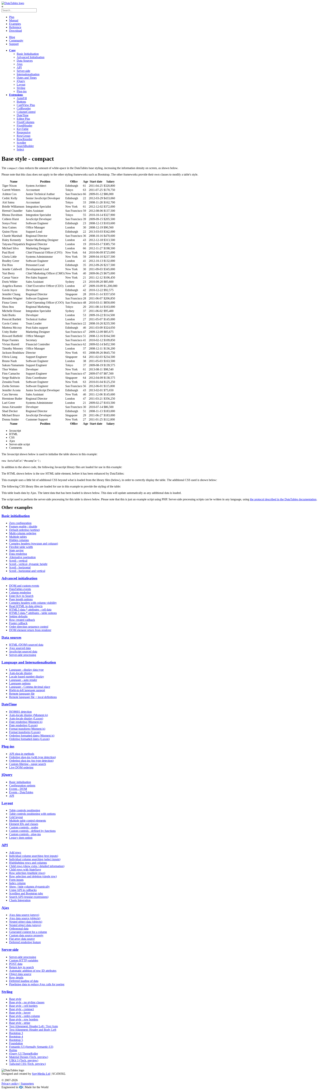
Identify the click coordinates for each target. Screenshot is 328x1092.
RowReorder (24, 139)
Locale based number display (26, 676)
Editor (23, 118)
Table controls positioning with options (32, 813)
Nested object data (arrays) (25, 925)
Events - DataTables (21, 792)
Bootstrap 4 (16, 1036)
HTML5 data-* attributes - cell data (30, 609)
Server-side (23, 70)
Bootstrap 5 (16, 1040)
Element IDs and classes (23, 824)
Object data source (20, 974)
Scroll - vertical (18, 560)
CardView (26, 105)
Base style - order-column (24, 1016)
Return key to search (21, 967)
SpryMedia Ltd (41, 1073)
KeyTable (22, 129)
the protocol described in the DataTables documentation (283, 499)
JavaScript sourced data (23, 651)
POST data (15, 963)
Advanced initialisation (19, 578)
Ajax (20, 64)
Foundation (16, 1043)
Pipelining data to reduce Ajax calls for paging (36, 984)
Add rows (15, 852)
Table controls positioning (24, 810)
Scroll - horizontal (20, 567)
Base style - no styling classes (26, 1002)
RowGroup (23, 135)
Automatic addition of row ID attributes (32, 970)
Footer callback (18, 623)
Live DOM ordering (21, 767)
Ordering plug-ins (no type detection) (31, 760)
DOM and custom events (24, 585)
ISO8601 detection (20, 711)
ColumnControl (26, 111)
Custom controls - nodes (23, 827)
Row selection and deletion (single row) (33, 876)
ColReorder (24, 108)
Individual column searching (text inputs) (33, 855)
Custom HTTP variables (23, 960)
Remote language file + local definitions (33, 697)
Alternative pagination (22, 557)
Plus (11, 17)
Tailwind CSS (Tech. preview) (27, 1063)
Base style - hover (20, 1012)
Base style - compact (21, 1009)
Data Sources (25, 60)
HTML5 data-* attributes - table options (33, 613)
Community (16, 40)
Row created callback (22, 619)
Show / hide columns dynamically (29, 886)
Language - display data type (26, 669)
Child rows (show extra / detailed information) (36, 866)
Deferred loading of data (23, 981)
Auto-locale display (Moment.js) (28, 715)
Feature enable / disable (23, 526)
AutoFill (22, 98)
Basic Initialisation (28, 53)
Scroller (21, 142)
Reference (15, 27)
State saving (16, 550)
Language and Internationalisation (29, 662)
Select (20, 149)
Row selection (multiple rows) (27, 873)
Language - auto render (23, 680)
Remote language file (22, 693)
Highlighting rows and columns (28, 862)
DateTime (22, 115)
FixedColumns (25, 122)
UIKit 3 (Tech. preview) (23, 1060)
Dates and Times (27, 77)
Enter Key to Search (21, 596)
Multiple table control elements (27, 820)
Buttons (21, 101)
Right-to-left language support (27, 690)
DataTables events (20, 589)
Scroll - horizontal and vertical (27, 570)
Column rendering (20, 592)
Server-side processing (22, 655)
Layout (21, 84)
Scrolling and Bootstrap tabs (26, 893)
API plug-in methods (21, 753)
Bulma (13, 1050)
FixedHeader (24, 125)
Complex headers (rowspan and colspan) (33, 543)
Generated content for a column (28, 932)
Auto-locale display (20, 673)
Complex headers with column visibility (33, 602)
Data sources (11, 637)
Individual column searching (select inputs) (34, 859)
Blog (12, 37)
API (19, 67)
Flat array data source (22, 938)
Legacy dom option (20, 837)
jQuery (21, 81)
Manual (13, 20)
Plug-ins (22, 91)
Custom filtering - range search (27, 764)
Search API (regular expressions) (28, 896)
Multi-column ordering (22, 533)
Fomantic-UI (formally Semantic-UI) (31, 1046)
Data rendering (18, 553)
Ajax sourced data (20, 648)
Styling (21, 88)
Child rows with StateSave (25, 869)
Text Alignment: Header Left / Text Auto (33, 1026)
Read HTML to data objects (26, 606)
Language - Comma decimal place (29, 686)
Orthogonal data (18, 928)
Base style (15, 999)
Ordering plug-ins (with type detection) (32, 757)
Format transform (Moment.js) (27, 728)
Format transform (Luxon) (24, 732)
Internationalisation (28, 74)
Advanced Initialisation (30, 57)
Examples (15, 23)
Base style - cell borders (23, 1005)
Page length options (21, 599)
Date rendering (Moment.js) (25, 722)
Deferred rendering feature (25, 942)
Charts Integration (20, 900)
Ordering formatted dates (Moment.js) (31, 735)
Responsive (24, 132)
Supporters (27, 1083)
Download (15, 30)
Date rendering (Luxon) (23, 725)
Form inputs (16, 879)
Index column (17, 883)
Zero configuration (20, 523)
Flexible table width (21, 547)
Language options (20, 683)
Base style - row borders (23, 1019)
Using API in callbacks (23, 890)
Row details (16, 977)
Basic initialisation (16, 516)
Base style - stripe (19, 1022)
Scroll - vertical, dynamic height (28, 564)
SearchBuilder (25, 146)
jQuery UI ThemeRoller (23, 1053)
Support (14, 44)
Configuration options (22, 785)
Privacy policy (10, 1083)
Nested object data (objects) (25, 921)
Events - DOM (18, 788)
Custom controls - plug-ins (25, 834)
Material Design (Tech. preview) (28, 1057)
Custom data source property (26, 935)
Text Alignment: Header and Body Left (32, 1029)
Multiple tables (18, 536)
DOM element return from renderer (30, 630)
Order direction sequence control (28, 626)
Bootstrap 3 (16, 1033)
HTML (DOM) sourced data (26, 644)
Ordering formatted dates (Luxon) (29, 739)
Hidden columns (19, 540)
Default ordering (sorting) (24, 529)
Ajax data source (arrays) (24, 914)
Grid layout (16, 817)
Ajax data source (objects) (24, 918)
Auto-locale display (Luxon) (26, 718)
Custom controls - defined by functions (32, 830)
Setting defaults (18, 616)
